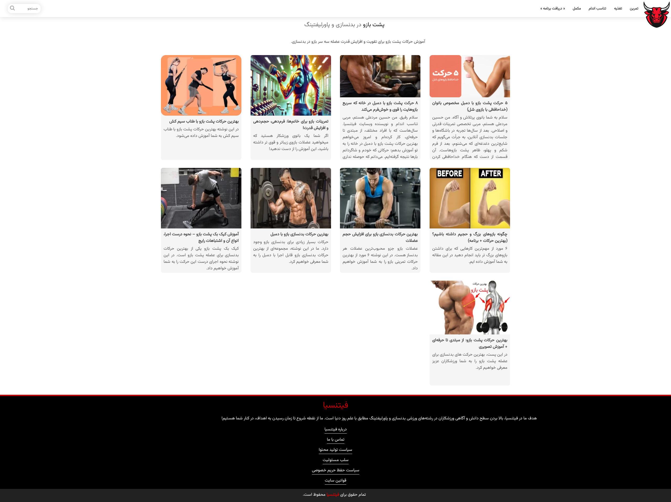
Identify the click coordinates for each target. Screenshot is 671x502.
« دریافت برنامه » (552, 9)
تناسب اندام (597, 9)
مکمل (577, 9)
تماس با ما (335, 440)
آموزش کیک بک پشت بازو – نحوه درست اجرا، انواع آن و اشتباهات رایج (201, 237)
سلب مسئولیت (336, 460)
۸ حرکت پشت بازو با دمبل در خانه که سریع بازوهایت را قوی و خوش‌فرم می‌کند (380, 106)
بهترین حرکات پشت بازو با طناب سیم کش (204, 121)
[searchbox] (24, 8)
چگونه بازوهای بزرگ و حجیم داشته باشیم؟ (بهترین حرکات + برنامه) (469, 237)
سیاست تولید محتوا (335, 450)
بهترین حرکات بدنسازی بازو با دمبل (299, 234)
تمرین (634, 9)
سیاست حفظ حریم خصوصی (335, 471)
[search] (12, 8)
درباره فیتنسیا (335, 430)
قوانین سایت (335, 481)
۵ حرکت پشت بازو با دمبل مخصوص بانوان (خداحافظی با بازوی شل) (469, 106)
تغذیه (618, 9)
